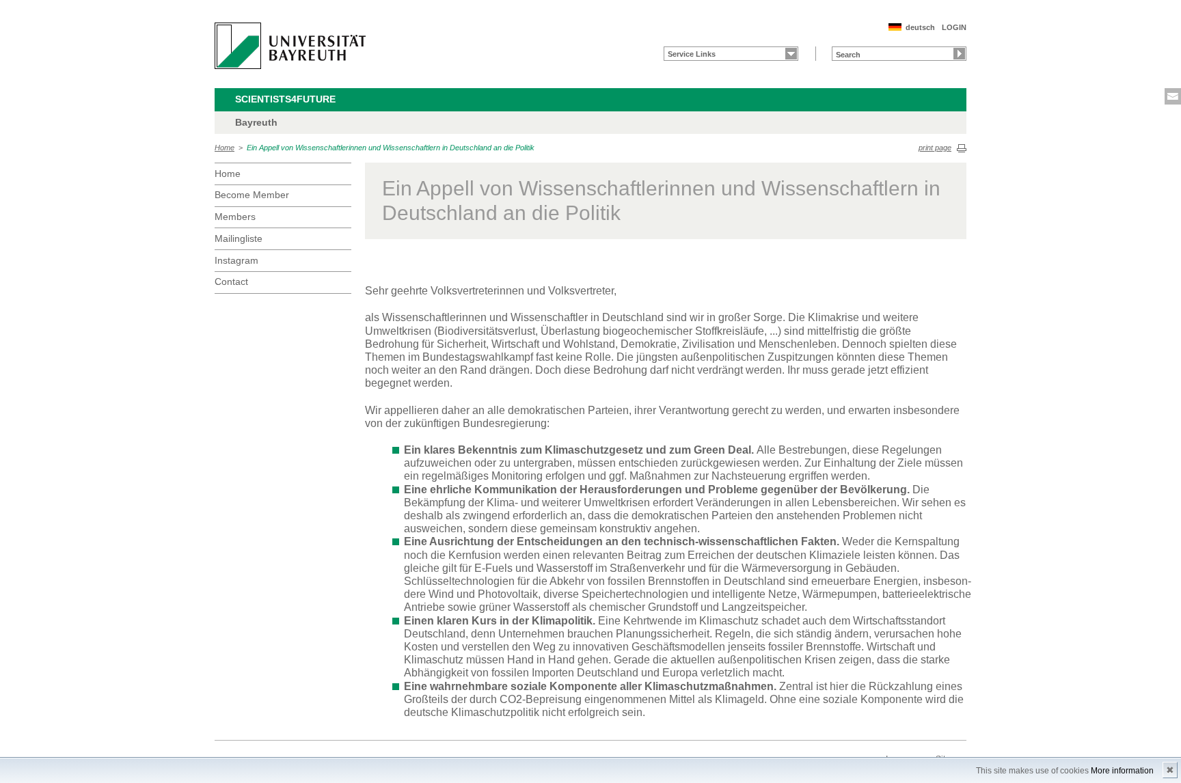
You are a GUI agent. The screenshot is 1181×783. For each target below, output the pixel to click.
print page (935, 147)
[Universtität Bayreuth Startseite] (290, 46)
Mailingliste (238, 238)
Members (235, 216)
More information (1122, 770)
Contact (231, 281)
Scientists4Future (285, 99)
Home (224, 147)
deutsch (920, 27)
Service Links (692, 54)
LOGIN (954, 27)
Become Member (252, 194)
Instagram (236, 260)
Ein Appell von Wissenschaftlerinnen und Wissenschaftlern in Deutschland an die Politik (390, 147)
